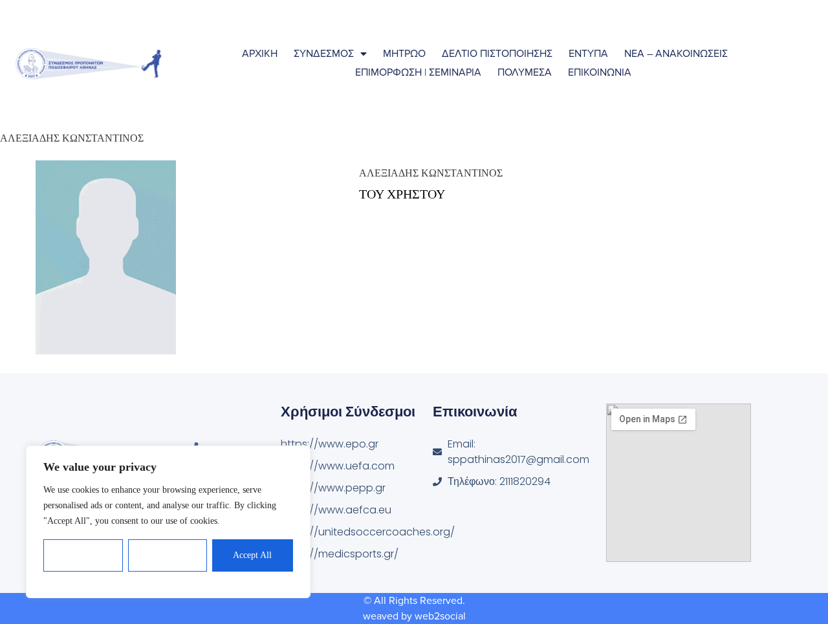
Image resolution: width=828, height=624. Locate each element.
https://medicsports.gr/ (339, 553)
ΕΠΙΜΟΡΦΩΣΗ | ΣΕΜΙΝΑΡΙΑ (418, 72)
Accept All (252, 555)
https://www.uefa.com (338, 465)
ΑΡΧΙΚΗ (260, 53)
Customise (83, 555)
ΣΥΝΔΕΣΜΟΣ (324, 53)
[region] (168, 522)
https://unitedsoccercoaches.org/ (357, 531)
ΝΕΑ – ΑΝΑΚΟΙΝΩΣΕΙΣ (676, 53)
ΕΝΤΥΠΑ (588, 53)
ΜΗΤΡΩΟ (404, 53)
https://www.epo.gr (329, 443)
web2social (440, 616)
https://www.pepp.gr (333, 487)
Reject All (167, 555)
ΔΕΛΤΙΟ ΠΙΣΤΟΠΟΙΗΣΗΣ (497, 53)
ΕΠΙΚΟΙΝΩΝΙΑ (599, 72)
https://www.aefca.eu (336, 509)
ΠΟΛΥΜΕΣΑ (524, 72)
